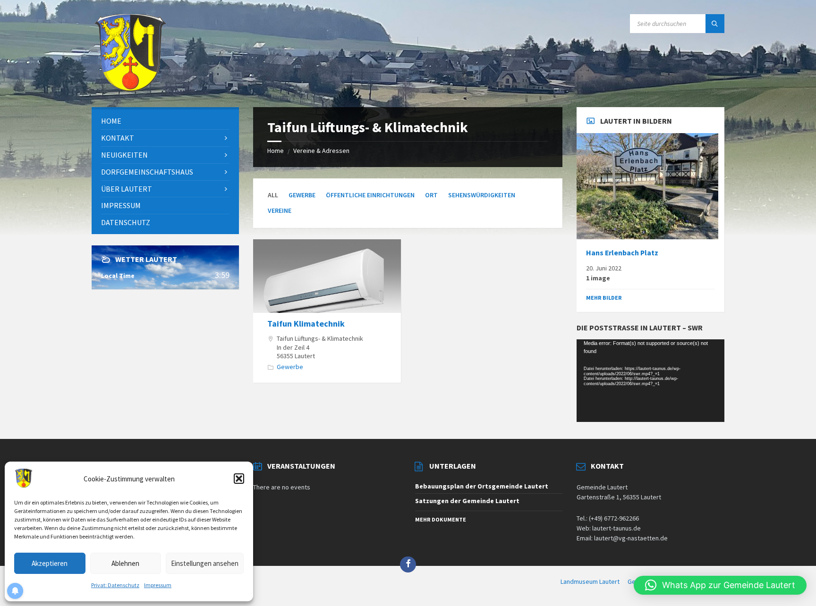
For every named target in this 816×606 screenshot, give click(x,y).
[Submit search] (715, 23)
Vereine (279, 210)
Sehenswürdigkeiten (481, 195)
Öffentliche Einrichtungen (370, 195)
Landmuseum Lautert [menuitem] (590, 581)
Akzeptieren (50, 563)
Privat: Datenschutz (115, 585)
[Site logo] (130, 88)
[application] (650, 380)
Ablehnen (125, 563)
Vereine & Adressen (321, 150)
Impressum (157, 585)
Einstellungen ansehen (204, 563)
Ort (431, 195)
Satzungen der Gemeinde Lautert (467, 501)
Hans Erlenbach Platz (622, 252)
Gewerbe (302, 195)
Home (275, 150)
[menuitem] (165, 121)
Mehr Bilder (604, 297)
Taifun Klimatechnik (306, 323)
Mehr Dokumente (440, 519)
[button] (239, 478)
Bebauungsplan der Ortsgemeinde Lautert (481, 486)
